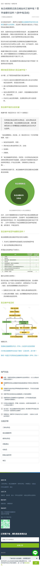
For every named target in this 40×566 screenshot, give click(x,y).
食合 (12, 495)
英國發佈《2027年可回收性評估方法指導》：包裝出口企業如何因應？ (21, 415)
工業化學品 (4, 483)
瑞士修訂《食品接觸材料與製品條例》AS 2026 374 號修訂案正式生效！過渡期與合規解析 (21, 409)
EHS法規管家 (19, 495)
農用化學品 (21, 483)
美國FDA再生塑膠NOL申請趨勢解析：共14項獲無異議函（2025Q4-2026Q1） (20, 398)
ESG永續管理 (5, 487)
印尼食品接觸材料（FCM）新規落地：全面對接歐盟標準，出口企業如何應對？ (21, 404)
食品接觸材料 (12, 483)
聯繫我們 (10, 503)
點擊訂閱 (20, 545)
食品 (11, 487)
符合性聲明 (10, 24)
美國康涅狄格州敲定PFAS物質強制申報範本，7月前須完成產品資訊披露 (21, 389)
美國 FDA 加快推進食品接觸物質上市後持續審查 (17, 394)
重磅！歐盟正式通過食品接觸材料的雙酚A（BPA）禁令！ (20, 355)
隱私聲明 (3, 552)
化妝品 (34, 483)
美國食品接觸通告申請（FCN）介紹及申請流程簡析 (18, 346)
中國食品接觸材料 (7, 17)
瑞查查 (8, 495)
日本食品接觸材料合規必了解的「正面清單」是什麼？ (19, 351)
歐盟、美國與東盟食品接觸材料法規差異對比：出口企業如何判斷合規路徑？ (21, 378)
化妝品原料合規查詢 (30, 495)
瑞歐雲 (3, 495)
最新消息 (7, 3)
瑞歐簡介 (3, 503)
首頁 (2, 3)
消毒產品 (28, 483)
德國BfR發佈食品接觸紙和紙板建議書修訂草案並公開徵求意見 (21, 384)
